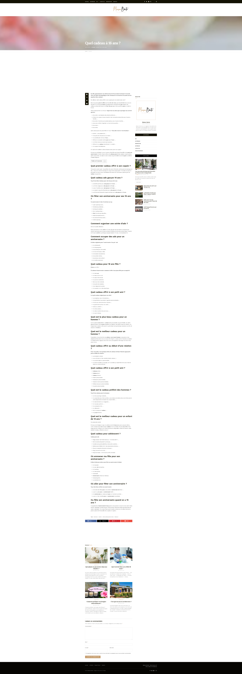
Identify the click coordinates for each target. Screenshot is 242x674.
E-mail (87, 647)
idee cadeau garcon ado (108, 516)
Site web (112, 647)
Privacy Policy (97, 665)
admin (137, 174)
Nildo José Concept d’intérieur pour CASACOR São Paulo (150, 201)
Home (86, 51)
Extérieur (137, 141)
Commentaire (88, 626)
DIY (97, 1)
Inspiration (109, 1)
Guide (100, 516)
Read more (138, 182)
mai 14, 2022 (87, 47)
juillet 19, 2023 (143, 174)
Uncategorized (139, 150)
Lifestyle (102, 1)
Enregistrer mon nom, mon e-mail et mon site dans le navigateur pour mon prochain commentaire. (108, 653)
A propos (91, 665)
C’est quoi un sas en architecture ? (121, 601)
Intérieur (92, 1)
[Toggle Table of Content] (104, 161)
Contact (115, 1)
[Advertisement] (121, 63)
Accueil (87, 1)
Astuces (95, 516)
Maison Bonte (90, 670)
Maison (116, 516)
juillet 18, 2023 (147, 195)
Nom (86, 642)
